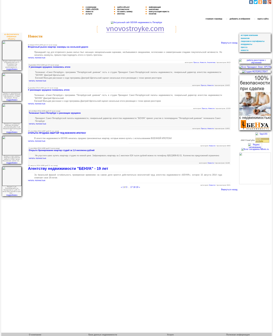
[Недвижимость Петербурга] (136, 22)
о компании (91, 7)
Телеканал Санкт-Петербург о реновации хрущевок (55, 113)
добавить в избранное (240, 19)
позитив (152, 14)
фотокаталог (123, 9)
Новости (203, 62)
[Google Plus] (269, 2)
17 (131, 187)
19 (137, 187)
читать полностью (36, 57)
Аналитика (211, 62)
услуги (89, 14)
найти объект (123, 7)
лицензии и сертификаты (252, 41)
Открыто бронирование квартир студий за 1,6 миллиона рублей (61, 150)
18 (134, 187)
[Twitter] (256, 2)
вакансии (245, 38)
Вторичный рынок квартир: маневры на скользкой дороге (58, 47)
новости (89, 11)
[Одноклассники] (260, 2)
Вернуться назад (229, 43)
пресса (244, 47)
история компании (249, 35)
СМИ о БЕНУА (92, 9)
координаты (246, 44)
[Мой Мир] (265, 2)
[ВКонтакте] (251, 2)
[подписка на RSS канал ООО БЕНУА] (255, 183)
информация (155, 7)
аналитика (154, 9)
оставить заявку (125, 11)
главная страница (214, 19)
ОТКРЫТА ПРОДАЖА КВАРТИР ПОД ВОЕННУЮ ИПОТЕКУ (57, 133)
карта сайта (263, 19)
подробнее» (12, 69)
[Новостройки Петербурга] (136, 32)
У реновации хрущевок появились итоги (49, 67)
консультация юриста (159, 11)
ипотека (121, 14)
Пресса (196, 62)
